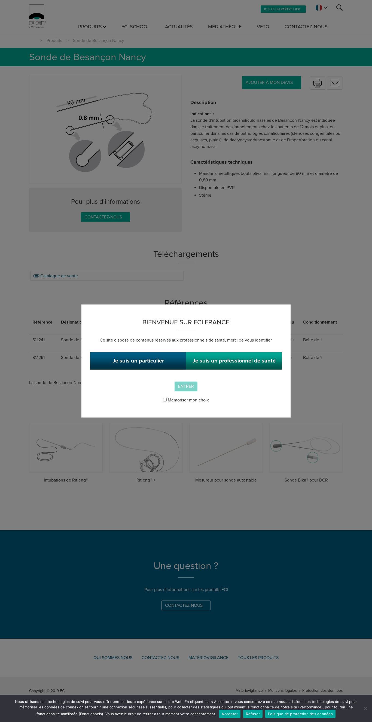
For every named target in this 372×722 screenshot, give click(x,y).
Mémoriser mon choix (188, 400)
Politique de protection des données (300, 714)
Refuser (253, 714)
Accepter (230, 714)
